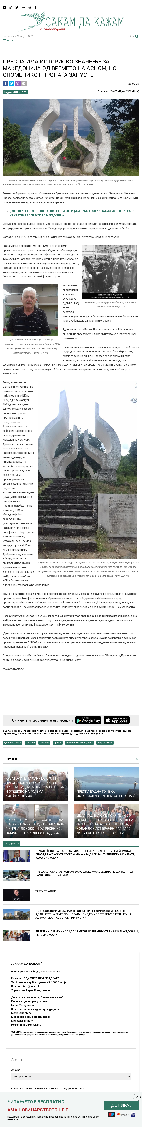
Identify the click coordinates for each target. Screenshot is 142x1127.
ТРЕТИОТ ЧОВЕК (46, 891)
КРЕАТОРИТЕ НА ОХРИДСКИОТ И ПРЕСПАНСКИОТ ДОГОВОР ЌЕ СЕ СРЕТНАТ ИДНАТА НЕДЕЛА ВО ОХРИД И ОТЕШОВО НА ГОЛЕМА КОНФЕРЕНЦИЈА (35, 787)
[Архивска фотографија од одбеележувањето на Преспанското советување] (109, 297)
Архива (15, 1070)
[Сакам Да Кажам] (71, 30)
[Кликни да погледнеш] (106, 784)
